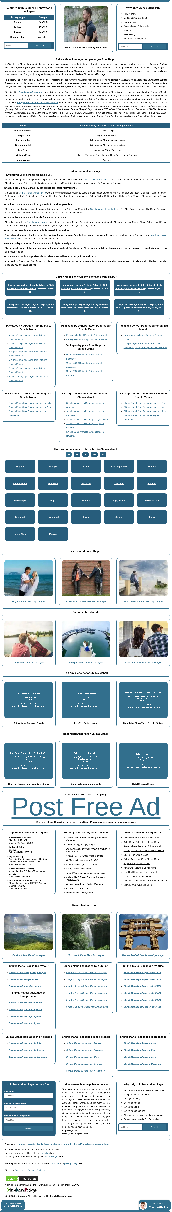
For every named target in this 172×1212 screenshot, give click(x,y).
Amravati (86, 483)
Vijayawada (119, 500)
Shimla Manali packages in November (85, 1071)
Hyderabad (53, 517)
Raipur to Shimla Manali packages (43, 1144)
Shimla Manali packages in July (25, 1043)
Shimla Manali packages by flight (25, 1002)
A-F (77, 454)
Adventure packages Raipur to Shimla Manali (145, 347)
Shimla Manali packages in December (143, 1064)
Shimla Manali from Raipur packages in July (30, 403)
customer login (51, 1156)
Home (21, 1144)
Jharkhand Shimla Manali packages (86, 955)
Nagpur (20, 466)
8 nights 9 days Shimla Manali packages (86, 1000)
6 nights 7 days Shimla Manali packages (86, 986)
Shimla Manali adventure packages (26, 986)
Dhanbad (20, 517)
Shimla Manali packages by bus (25, 1016)
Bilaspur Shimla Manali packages (86, 662)
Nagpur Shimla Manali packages (28, 601)
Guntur (119, 517)
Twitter (31, 1170)
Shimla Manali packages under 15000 (142, 979)
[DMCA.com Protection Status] (22, 1181)
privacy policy (70, 1163)
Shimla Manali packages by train (25, 1009)
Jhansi (86, 517)
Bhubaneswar (20, 483)
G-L (85, 454)
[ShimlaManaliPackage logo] (22, 1192)
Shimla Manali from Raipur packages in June (145, 411)
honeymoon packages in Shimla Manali (37, 102)
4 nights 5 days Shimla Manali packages (86, 972)
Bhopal (86, 500)
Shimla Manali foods (37, 222)
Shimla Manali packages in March (83, 1057)
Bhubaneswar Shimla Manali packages (143, 601)
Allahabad (119, 483)
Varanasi (152, 483)
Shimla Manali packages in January (84, 1043)
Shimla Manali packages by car (24, 1023)
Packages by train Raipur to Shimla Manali (86, 339)
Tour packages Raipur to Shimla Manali (142, 343)
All (69, 454)
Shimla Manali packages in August (26, 1050)
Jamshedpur (20, 500)
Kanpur (53, 534)
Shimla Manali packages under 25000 (142, 993)
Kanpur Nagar (20, 534)
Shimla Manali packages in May (139, 1050)
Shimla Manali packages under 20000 (142, 986)
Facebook (19, 1170)
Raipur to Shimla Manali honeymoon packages (86, 1144)
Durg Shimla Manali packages (29, 662)
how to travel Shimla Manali (97, 179)
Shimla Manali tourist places (32, 193)
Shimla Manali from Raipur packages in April (145, 403)
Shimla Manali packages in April (140, 1043)
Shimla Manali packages (31, 92)
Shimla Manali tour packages (23, 979)
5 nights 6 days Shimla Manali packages (86, 979)
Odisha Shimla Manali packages (28, 955)
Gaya (53, 500)
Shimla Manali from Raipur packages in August (31, 407)
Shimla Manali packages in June (140, 1057)
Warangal (53, 483)
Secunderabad (152, 500)
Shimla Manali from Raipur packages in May (145, 407)
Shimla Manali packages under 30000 (142, 1000)
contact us (45, 1153)
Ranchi (152, 466)
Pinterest (41, 1170)
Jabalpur (53, 466)
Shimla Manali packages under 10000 (142, 972)
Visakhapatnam (119, 466)
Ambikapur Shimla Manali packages (143, 662)
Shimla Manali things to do (103, 209)
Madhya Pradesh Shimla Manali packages (143, 955)
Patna (152, 517)
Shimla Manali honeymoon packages (27, 972)
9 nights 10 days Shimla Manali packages (87, 1007)
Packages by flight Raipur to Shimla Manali (86, 335)
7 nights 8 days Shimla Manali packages (86, 993)
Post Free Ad (85, 806)
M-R (94, 454)
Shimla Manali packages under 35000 (142, 1007)
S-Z (103, 454)
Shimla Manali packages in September (28, 1057)
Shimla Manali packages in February (84, 1050)
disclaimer (55, 1163)
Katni (86, 466)
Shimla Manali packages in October (84, 1064)
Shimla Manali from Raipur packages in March (88, 419)
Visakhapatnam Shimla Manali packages (85, 601)
